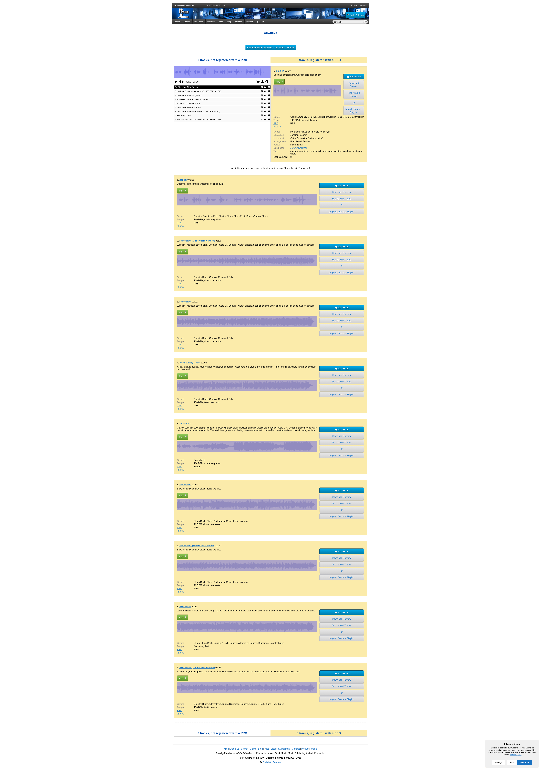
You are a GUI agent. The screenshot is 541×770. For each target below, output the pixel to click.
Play (278, 81)
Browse (187, 22)
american (303, 151)
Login (261, 22)
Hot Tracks (198, 22)
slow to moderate (212, 280)
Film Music (199, 460)
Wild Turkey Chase (189, 362)
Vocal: (276, 144)
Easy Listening (240, 521)
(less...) (277, 126)
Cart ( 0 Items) (357, 15)
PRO (275, 123)
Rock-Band (296, 141)
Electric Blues (322, 117)
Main (226, 749)
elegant (303, 135)
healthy (323, 132)
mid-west (357, 151)
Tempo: (277, 120)
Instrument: (278, 138)
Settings (498, 762)
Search (177, 22)
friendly (315, 132)
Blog (229, 22)
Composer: (278, 148)
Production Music (265, 753)
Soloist (306, 141)
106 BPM (198, 280)
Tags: (276, 151)
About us (238, 22)
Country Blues (357, 117)
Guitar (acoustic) (298, 138)
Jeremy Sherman (298, 148)
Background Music (222, 521)
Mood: (276, 132)
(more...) (181, 226)
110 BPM (198, 463)
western (338, 151)
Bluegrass (263, 643)
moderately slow (309, 120)
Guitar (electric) (315, 138)
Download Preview (354, 84)
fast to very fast (211, 402)
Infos (221, 22)
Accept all (524, 762)
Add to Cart (355, 76)
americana (327, 151)
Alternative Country (247, 643)
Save (512, 762)
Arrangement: (280, 141)
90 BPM (198, 524)
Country (294, 117)
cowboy (294, 151)
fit (329, 132)
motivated (306, 132)
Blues (346, 117)
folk (319, 151)
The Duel (184, 423)
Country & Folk (306, 117)
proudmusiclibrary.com (185, 5)
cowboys (347, 151)
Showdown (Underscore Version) (197, 240)
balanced (295, 132)
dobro (293, 154)
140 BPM (295, 120)
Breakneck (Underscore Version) (197, 667)
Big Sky (280, 70)
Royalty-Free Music (225, 753)
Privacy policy (516, 754)
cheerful (294, 135)
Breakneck (185, 606)
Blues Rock (336, 117)
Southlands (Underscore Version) (197, 545)
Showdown (185, 301)
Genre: (276, 117)
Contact (249, 22)
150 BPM (198, 402)
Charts (253, 749)
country (313, 151)
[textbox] (348, 22)
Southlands (185, 484)
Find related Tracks (354, 94)
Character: (278, 135)
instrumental (296, 144)
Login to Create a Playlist (353, 110)
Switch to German (360, 5)
